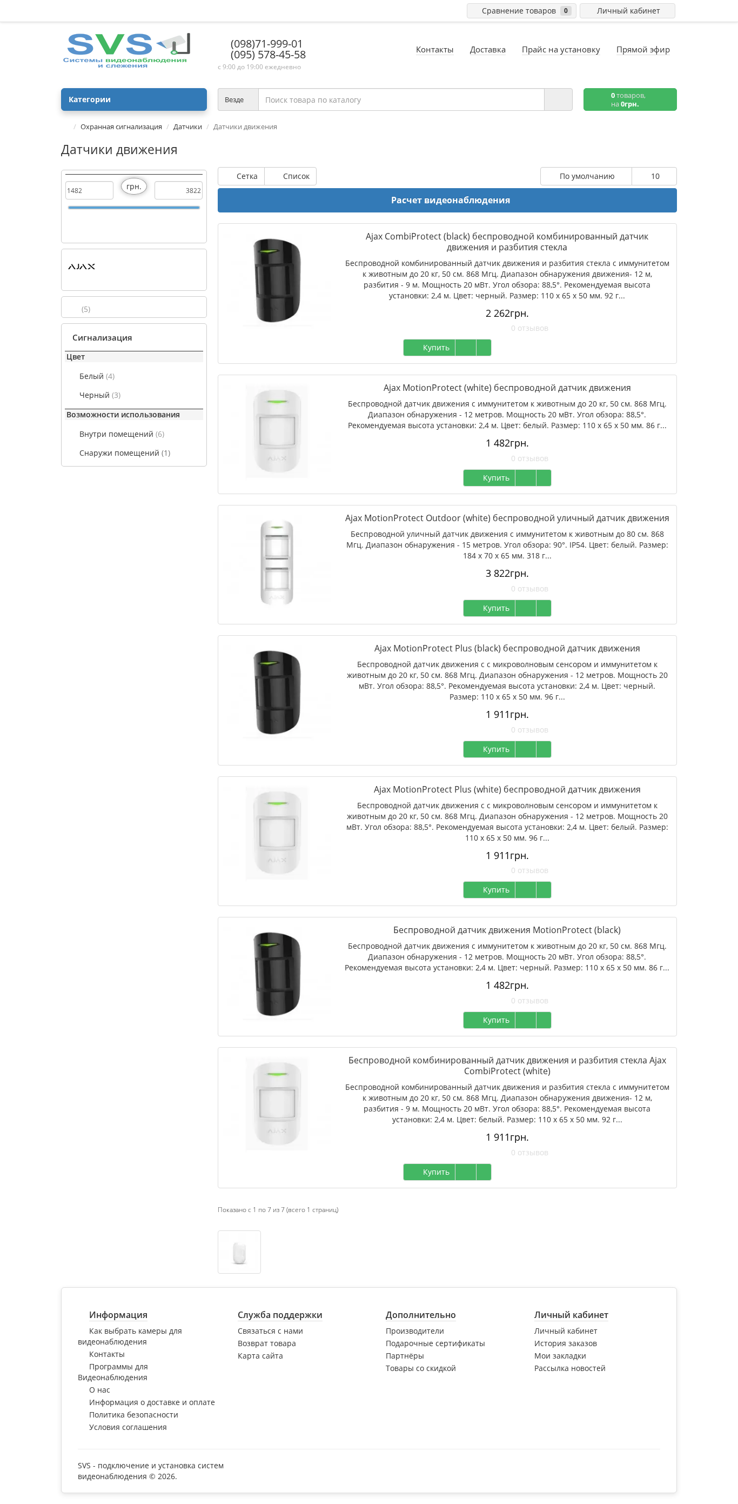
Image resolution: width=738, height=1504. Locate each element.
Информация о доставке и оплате (152, 1402)
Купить (434, 347)
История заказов (565, 1343)
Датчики (187, 126)
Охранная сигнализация (121, 126)
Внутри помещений (121, 434)
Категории (90, 99)
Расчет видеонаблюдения (450, 200)
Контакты (107, 1354)
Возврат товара (267, 1343)
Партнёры (405, 1355)
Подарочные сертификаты (435, 1343)
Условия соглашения (128, 1427)
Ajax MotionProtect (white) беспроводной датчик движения (507, 387)
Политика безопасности (133, 1414)
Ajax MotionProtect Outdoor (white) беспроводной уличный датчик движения (507, 518)
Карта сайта (260, 1355)
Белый (97, 376)
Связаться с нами (270, 1331)
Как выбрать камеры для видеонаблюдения (130, 1336)
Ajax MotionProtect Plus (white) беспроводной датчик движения (507, 789)
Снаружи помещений (124, 453)
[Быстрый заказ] (466, 347)
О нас (99, 1390)
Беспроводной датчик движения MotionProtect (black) (507, 929)
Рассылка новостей (570, 1368)
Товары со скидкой (421, 1368)
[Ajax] (81, 266)
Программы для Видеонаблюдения (113, 1371)
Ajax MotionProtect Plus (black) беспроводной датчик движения (507, 648)
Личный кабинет (566, 1331)
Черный (99, 395)
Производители (415, 1331)
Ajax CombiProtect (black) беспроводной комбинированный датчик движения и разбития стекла (507, 241)
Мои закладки (560, 1355)
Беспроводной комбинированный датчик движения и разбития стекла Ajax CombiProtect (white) (507, 1065)
